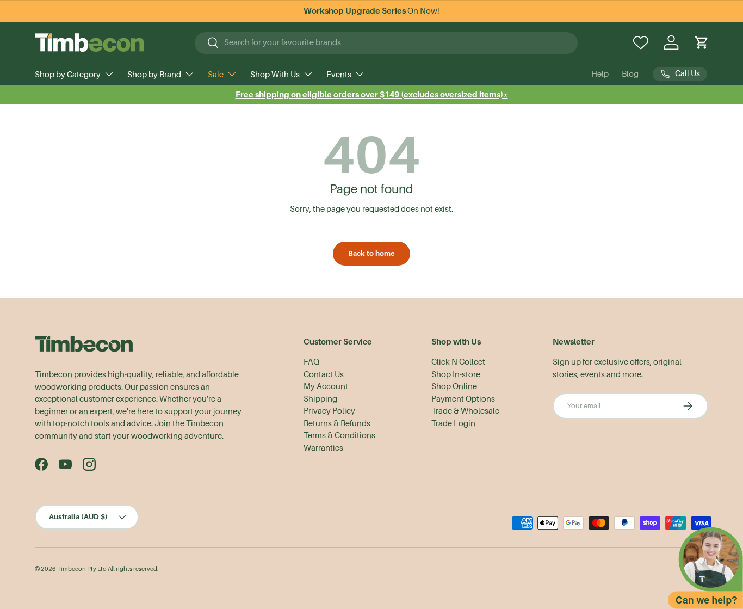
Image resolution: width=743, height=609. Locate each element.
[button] (702, 42)
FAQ (311, 362)
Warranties (323, 448)
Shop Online (454, 386)
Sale (216, 74)
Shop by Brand (154, 74)
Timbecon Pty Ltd (82, 569)
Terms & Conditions (339, 435)
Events (338, 74)
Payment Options (463, 399)
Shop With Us (275, 74)
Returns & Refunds (337, 423)
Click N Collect (458, 362)
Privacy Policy (329, 411)
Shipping (320, 399)
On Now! (371, 11)
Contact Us (324, 374)
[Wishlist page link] (640, 42)
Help (600, 74)
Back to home (371, 253)
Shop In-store (455, 374)
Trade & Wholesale (465, 411)
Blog (630, 74)
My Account (326, 386)
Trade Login (453, 423)
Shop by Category (68, 74)
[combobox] (386, 42)
